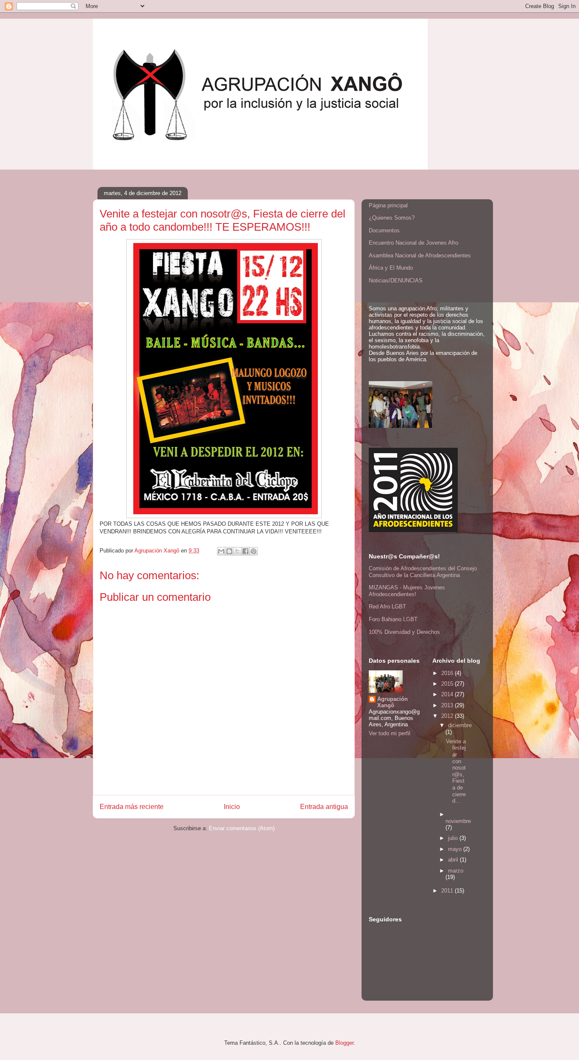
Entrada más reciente (132, 806)
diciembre (460, 725)
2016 (448, 673)
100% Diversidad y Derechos (404, 632)
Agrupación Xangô (392, 702)
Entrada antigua (324, 806)
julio (453, 838)
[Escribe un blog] (229, 551)
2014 (448, 694)
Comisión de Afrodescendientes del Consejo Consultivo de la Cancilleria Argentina (423, 571)
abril (454, 859)
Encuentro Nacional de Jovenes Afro (413, 243)
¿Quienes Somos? (392, 218)
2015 (448, 684)
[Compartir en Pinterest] (253, 551)
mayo (455, 849)
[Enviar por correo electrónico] (221, 551)
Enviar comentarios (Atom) (242, 828)
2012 (448, 716)
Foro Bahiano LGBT (393, 619)
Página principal (388, 205)
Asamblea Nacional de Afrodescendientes (420, 255)
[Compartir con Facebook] (245, 551)
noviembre (458, 821)
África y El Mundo (391, 268)
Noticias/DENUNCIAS (396, 280)
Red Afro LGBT (387, 606)
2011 (448, 890)
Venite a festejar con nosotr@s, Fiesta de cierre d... (456, 771)
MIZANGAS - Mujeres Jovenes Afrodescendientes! (407, 590)
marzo (455, 871)
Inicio (232, 806)
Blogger (344, 1043)
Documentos (384, 230)
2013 (448, 705)
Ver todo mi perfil (389, 733)
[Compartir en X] (237, 551)
